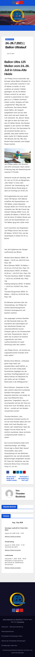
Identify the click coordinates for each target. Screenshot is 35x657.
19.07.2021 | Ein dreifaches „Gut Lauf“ (23, 478)
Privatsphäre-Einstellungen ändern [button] (12, 636)
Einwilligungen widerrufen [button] (9, 645)
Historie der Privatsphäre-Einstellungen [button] (13, 641)
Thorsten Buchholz (20, 495)
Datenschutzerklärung (16, 627)
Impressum (4, 627)
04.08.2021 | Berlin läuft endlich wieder (12, 478)
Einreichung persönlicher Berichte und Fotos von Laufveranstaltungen (17, 651)
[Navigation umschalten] (32, 28)
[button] (28, 28)
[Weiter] (29, 522)
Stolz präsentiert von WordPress (13, 619)
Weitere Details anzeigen (13, 536)
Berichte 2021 (9, 39)
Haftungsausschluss (7, 631)
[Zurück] (6, 522)
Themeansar (20, 622)
